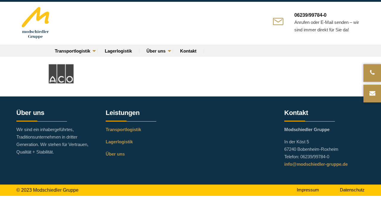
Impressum (308, 190)
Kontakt (188, 51)
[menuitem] (73, 51)
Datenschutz (352, 190)
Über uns (155, 51)
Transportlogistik (72, 51)
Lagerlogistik (118, 51)
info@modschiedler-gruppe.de (316, 164)
